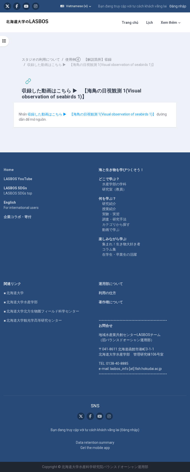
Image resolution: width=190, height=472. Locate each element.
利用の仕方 (107, 293)
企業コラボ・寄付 (17, 217)
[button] (75, 6)
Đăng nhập (177, 6)
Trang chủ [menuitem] (130, 23)
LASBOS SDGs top (18, 193)
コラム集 (109, 249)
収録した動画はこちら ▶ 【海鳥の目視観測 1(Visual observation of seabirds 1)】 (92, 114)
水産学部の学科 (114, 184)
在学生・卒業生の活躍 (119, 254)
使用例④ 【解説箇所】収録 (88, 59)
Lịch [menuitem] (149, 23)
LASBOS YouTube (18, 179)
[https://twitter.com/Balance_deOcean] (7, 6)
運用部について (111, 284)
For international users (21, 208)
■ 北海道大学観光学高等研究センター (33, 320)
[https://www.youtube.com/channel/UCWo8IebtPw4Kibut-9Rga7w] (26, 6)
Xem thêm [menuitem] (169, 23)
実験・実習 (110, 214)
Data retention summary (95, 442)
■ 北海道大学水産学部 (21, 302)
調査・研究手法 (114, 219)
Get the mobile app (95, 448)
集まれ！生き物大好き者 (121, 244)
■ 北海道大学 (14, 293)
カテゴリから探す (116, 224)
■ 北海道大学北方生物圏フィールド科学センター (41, 311)
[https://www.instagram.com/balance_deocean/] (35, 6)
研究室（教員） (114, 189)
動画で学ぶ (110, 230)
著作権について (111, 302)
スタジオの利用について (41, 59)
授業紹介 (109, 209)
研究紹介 (109, 204)
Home (9, 170)
